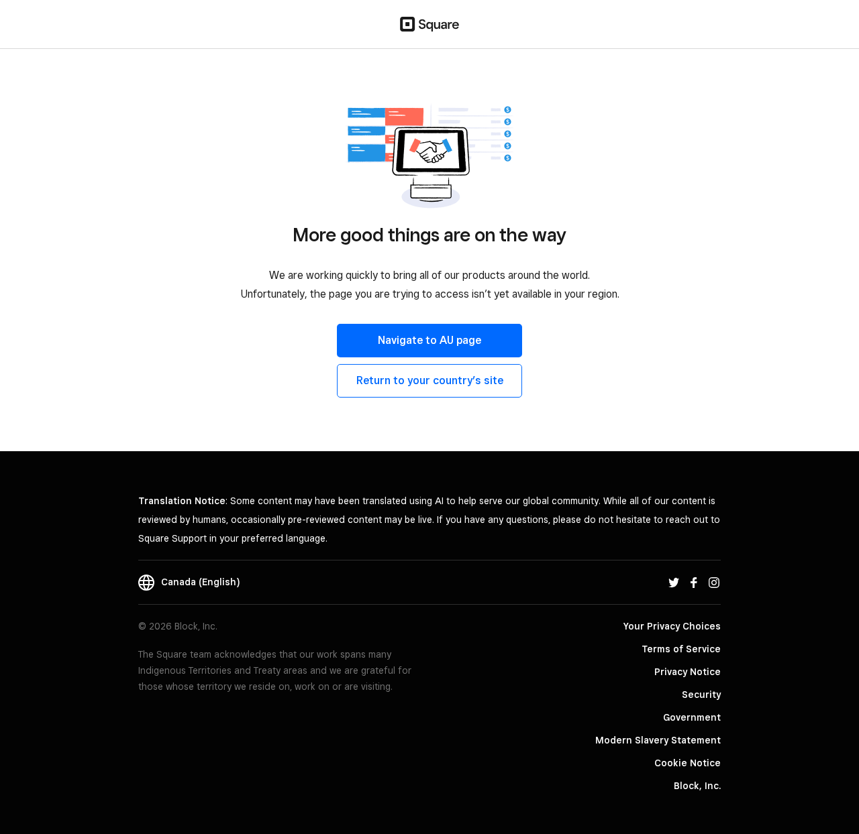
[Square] (429, 24)
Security (701, 694)
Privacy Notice (687, 671)
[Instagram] (714, 582)
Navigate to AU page (429, 340)
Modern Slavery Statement (658, 740)
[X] (673, 582)
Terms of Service (681, 649)
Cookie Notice (687, 763)
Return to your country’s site (429, 380)
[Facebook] (694, 582)
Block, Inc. (697, 785)
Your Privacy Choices (672, 626)
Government (692, 717)
